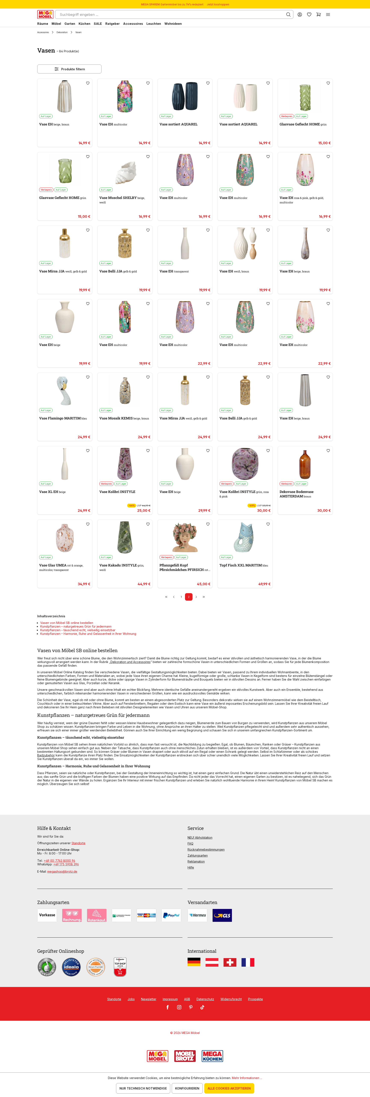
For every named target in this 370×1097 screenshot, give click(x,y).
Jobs (131, 999)
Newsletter (148, 999)
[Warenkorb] (318, 14)
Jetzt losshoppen (218, 4)
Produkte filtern (73, 69)
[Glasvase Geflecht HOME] (305, 96)
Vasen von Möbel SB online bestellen (66, 623)
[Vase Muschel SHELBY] (125, 170)
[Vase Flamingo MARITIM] (64, 390)
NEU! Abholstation (200, 837)
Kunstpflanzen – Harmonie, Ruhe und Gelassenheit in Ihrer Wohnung (88, 633)
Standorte (78, 843)
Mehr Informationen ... (247, 1078)
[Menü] (328, 14)
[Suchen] (288, 14)
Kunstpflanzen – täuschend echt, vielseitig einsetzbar (77, 630)
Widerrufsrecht (231, 999)
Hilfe (191, 867)
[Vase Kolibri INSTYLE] (125, 464)
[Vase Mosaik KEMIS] (125, 390)
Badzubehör (46, 755)
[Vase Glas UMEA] (64, 537)
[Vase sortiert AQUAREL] (185, 96)
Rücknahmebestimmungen (206, 849)
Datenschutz (205, 999)
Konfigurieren (187, 1088)
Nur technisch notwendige (143, 1088)
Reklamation (196, 861)
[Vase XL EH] (64, 464)
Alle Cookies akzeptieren (229, 1088)
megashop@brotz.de (62, 871)
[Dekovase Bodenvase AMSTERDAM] (305, 464)
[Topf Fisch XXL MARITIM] (245, 537)
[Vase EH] (64, 96)
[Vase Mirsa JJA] (64, 243)
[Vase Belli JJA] (125, 243)
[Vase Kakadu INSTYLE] (125, 537)
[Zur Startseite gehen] (45, 14)
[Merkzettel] (309, 14)
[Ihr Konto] (299, 14)
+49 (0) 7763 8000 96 (59, 860)
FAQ (190, 843)
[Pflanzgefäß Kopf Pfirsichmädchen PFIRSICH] (185, 537)
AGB (187, 999)
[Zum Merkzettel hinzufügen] (87, 83)
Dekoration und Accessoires (130, 662)
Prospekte (255, 999)
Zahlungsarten (198, 855)
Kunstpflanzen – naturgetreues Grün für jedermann (76, 626)
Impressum (170, 999)
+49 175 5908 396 (66, 864)
